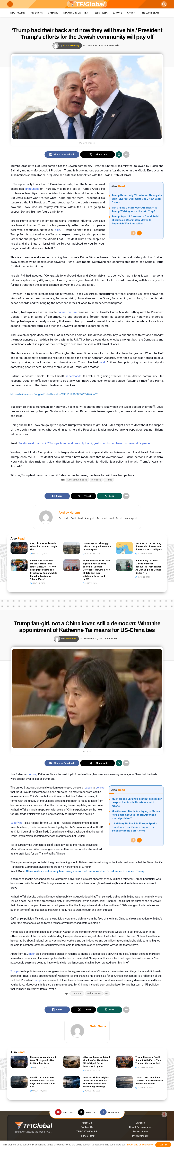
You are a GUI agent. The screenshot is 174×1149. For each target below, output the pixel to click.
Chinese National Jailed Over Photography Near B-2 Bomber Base (43, 1060)
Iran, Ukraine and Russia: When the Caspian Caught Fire (43, 546)
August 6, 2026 (144, 554)
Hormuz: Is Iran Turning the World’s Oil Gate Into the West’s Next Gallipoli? (148, 546)
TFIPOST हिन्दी (86, 1136)
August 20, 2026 (145, 1067)
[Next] (139, 233)
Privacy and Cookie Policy (139, 1144)
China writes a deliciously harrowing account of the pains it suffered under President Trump (85, 871)
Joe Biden (76, 993)
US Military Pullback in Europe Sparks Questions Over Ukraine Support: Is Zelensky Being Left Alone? (134, 827)
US (106, 993)
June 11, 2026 (143, 577)
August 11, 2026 (39, 554)
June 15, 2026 (38, 583)
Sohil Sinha (70, 638)
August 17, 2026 (145, 1088)
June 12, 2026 (90, 583)
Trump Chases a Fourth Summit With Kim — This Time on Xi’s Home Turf (148, 1060)
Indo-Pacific (18, 12)
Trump (108, 480)
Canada (53, 12)
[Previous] (133, 233)
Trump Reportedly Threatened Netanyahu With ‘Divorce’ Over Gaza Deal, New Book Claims (137, 199)
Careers (140, 1122)
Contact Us (87, 1127)
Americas (37, 12)
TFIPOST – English (87, 1131)
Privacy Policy (140, 1136)
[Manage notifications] (164, 1114)
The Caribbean (149, 12)
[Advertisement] (87, 604)
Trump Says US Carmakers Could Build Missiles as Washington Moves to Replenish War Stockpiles (135, 220)
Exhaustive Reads (77, 480)
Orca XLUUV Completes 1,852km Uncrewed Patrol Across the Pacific (149, 1080)
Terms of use (140, 1131)
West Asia (101, 12)
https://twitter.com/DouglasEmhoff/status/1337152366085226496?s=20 (54, 394)
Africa (131, 12)
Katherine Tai (94, 993)
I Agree (163, 1144)
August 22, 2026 (39, 1067)
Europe (117, 12)
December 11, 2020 (96, 45)
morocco (96, 480)
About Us (87, 1122)
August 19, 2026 (39, 1091)
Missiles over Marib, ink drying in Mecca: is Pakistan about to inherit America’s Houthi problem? (136, 815)
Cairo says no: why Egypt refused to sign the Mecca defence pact (97, 546)
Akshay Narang (71, 45)
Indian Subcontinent (76, 12)
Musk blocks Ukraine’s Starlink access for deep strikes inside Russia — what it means (137, 802)
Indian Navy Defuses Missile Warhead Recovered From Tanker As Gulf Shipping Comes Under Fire (148, 566)
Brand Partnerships (140, 1127)
